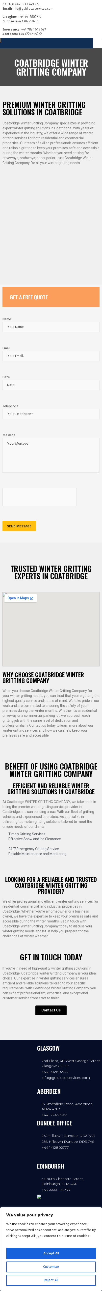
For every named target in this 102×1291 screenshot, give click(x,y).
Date (6, 377)
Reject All (51, 1280)
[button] (97, 43)
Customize (51, 1267)
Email (6, 348)
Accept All (51, 1253)
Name (6, 319)
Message (9, 435)
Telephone (10, 406)
